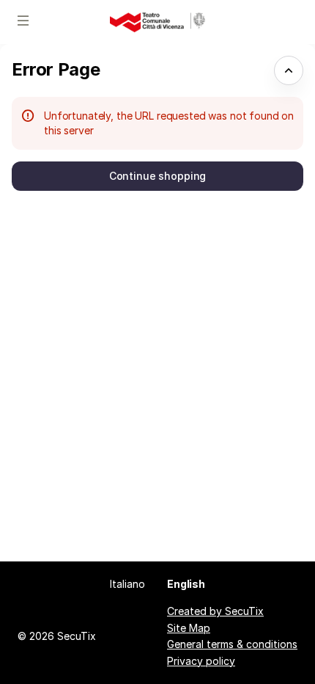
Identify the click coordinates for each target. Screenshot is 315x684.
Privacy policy (201, 661)
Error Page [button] (56, 69)
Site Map (188, 628)
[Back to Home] (157, 22)
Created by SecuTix (215, 611)
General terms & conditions (232, 644)
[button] (23, 20)
